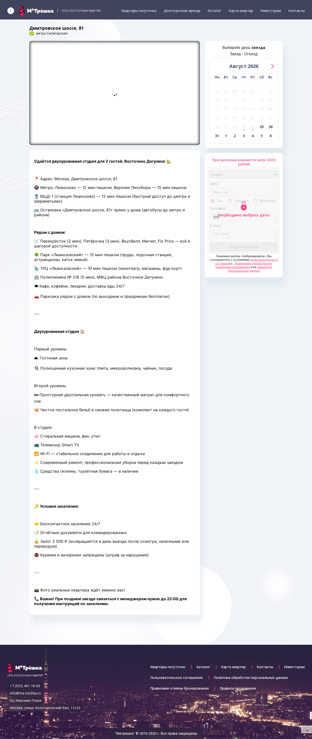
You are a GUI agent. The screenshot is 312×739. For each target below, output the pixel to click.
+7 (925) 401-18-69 (25, 685)
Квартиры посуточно (138, 10)
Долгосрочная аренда (182, 10)
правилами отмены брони (253, 263)
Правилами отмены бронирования (179, 688)
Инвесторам (270, 10)
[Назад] (10, 10)
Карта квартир (241, 10)
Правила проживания (238, 688)
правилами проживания (232, 267)
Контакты (296, 10)
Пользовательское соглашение (176, 678)
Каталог (214, 10)
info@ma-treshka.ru (25, 693)
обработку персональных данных (250, 268)
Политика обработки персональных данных (251, 678)
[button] (272, 66)
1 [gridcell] (262, 91)
